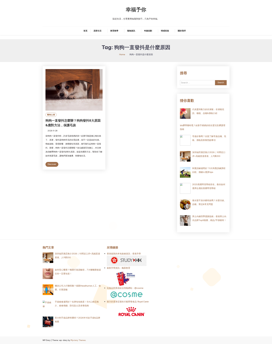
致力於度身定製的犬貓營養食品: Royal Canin (128, 301)
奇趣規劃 (148, 30)
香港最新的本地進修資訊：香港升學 (124, 253)
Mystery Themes (78, 340)
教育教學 (114, 30)
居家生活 (97, 30)
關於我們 (182, 30)
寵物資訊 (131, 30)
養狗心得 (51, 114)
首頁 (85, 30)
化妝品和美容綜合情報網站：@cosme (125, 288)
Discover (52, 164)
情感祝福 (165, 30)
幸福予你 (136, 9)
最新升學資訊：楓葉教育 (118, 268)
